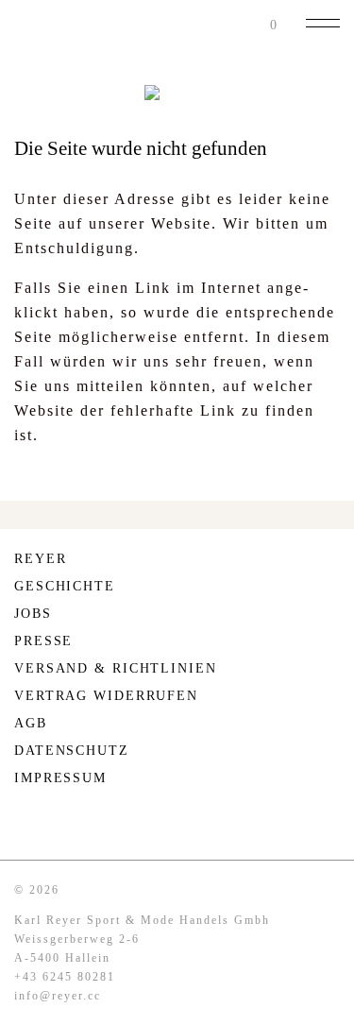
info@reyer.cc (57, 995)
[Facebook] (63, 824)
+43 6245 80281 (64, 976)
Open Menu (323, 23)
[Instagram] (24, 824)
